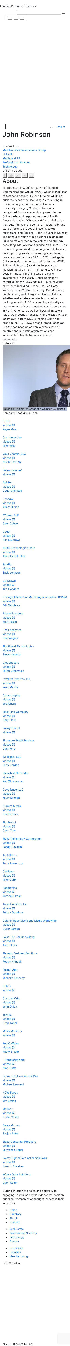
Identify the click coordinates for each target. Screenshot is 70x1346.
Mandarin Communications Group (24, 150)
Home (13, 1210)
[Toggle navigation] (16, 18)
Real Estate (16, 1229)
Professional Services (16, 162)
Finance (14, 1241)
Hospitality (16, 1248)
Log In (61, 126)
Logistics (15, 1252)
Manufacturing (18, 1256)
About (13, 1218)
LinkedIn (8, 154)
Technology (10, 166)
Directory (15, 1214)
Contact (14, 1222)
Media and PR (11, 158)
